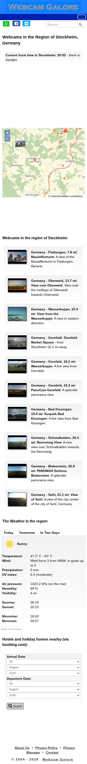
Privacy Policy (46, 748)
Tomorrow (27, 532)
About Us (22, 748)
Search (17, 706)
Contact (52, 752)
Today (8, 532)
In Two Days (50, 532)
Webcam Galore (57, 759)
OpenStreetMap (60, 196)
